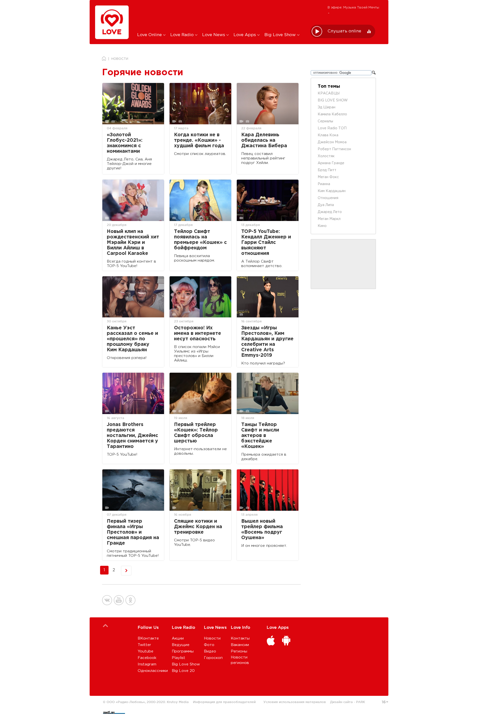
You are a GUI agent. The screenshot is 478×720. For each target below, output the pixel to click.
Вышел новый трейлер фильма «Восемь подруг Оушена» (262, 529)
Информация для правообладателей (224, 702)
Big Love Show (280, 35)
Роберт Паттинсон (334, 149)
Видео (210, 651)
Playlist (178, 657)
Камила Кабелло (332, 114)
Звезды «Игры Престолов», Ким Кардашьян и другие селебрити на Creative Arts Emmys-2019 (267, 342)
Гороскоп (213, 657)
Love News (214, 35)
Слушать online (344, 31)
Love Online (150, 35)
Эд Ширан (326, 107)
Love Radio (182, 35)
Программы (183, 651)
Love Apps (245, 35)
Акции (178, 638)
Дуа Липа (326, 205)
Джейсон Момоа (332, 142)
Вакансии (240, 645)
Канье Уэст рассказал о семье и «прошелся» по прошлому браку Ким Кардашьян (132, 339)
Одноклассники (153, 670)
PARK (360, 702)
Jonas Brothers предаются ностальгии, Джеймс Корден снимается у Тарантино (132, 436)
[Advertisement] (220, 15)
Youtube (145, 651)
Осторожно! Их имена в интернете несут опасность (197, 333)
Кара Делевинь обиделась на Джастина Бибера (264, 140)
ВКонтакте (148, 638)
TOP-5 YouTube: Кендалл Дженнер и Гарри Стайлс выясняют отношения (266, 242)
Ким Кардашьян (332, 191)
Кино (322, 225)
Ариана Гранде (331, 163)
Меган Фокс (328, 177)
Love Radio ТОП (332, 128)
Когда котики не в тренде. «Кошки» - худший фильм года (199, 140)
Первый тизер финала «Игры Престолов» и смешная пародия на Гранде (133, 532)
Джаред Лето (330, 212)
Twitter (144, 645)
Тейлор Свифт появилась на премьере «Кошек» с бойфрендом (200, 239)
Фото (209, 645)
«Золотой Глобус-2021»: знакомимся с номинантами (124, 143)
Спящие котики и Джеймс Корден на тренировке (198, 526)
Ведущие (180, 645)
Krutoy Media (178, 702)
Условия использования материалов (294, 702)
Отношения (328, 198)
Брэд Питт (327, 170)
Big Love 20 (183, 670)
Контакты (240, 638)
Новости (212, 638)
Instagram (147, 664)
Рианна (324, 184)
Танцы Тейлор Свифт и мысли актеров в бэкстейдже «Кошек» (260, 436)
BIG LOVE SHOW (333, 100)
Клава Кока (328, 135)
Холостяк (326, 156)
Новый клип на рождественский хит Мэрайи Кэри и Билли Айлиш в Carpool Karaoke (133, 242)
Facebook (147, 657)
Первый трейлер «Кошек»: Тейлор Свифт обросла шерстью (196, 433)
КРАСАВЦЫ (329, 93)
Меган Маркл (329, 218)
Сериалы (325, 121)
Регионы (239, 651)
